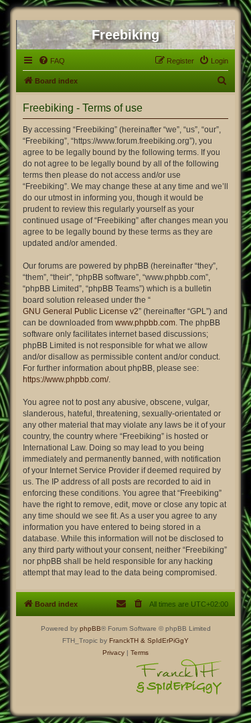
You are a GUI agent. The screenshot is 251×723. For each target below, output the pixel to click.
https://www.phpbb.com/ (65, 379)
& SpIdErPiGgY (165, 640)
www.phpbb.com (145, 322)
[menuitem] (51, 61)
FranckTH (124, 640)
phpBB (90, 628)
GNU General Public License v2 (81, 311)
